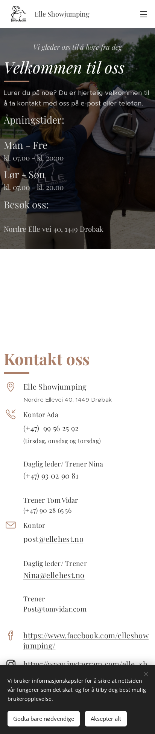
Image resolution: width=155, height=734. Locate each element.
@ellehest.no (61, 539)
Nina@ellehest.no (54, 575)
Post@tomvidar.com (55, 608)
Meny (143, 13)
